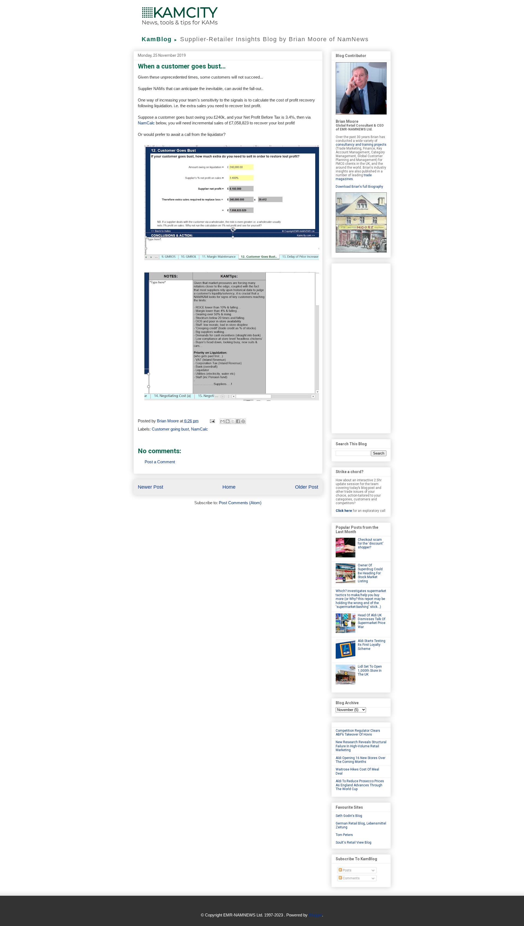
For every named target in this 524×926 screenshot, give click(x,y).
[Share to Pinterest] (243, 421)
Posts (347, 870)
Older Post (306, 487)
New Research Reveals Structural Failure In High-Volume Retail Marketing (361, 746)
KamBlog (160, 39)
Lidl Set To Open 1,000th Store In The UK (370, 670)
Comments (351, 878)
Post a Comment (160, 461)
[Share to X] (233, 421)
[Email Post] (212, 421)
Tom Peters (344, 835)
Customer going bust (170, 429)
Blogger (315, 915)
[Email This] (222, 421)
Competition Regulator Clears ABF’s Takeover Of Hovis (358, 732)
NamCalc (146, 123)
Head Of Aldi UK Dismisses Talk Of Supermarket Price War (371, 621)
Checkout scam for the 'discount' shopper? (370, 543)
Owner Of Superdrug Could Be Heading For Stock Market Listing (370, 573)
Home (229, 487)
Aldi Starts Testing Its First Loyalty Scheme (371, 645)
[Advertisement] (361, 347)
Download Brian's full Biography (359, 187)
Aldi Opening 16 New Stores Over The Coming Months (360, 760)
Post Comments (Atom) (240, 502)
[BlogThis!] (227, 421)
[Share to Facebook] (238, 421)
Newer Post (150, 487)
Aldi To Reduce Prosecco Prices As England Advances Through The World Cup (360, 785)
